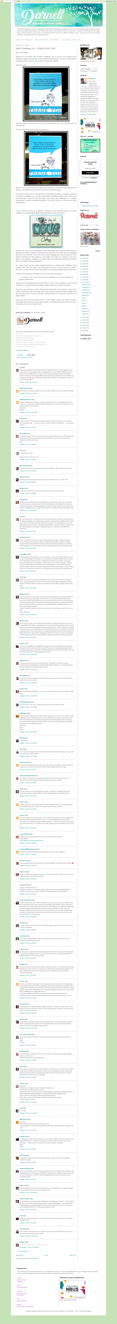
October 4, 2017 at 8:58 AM (28, 571)
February (85, 311)
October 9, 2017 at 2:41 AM (28, 1223)
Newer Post (19, 1255)
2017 (84, 282)
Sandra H (23, 477)
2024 (84, 264)
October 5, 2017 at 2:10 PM (28, 1149)
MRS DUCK (23, 1119)
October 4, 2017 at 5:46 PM (28, 943)
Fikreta (22, 738)
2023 (84, 266)
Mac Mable (23, 675)
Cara (21, 1215)
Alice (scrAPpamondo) (27, 775)
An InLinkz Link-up (22, 350)
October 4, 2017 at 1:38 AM (28, 444)
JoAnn (22, 689)
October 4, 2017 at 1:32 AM (28, 427)
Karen (22, 789)
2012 (84, 328)
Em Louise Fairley (25, 1034)
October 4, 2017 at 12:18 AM (28, 393)
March (84, 308)
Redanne (23, 660)
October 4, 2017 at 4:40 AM (28, 493)
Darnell (92, 78)
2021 (84, 271)
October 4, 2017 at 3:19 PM (28, 894)
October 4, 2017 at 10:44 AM (28, 682)
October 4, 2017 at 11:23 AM (28, 707)
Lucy (23, 274)
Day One (34, 59)
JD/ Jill (22, 923)
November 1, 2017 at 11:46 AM (29, 1247)
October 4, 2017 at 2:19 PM (28, 865)
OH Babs (22, 1051)
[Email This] (28, 355)
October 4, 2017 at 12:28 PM (28, 743)
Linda (21, 418)
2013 (84, 325)
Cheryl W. (23, 1004)
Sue (21, 450)
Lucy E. (22, 981)
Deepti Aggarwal (25, 702)
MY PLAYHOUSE (27, 40)
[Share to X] (31, 355)
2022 (84, 269)
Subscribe (90, 173)
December (85, 284)
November (85, 287)
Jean (21, 1108)
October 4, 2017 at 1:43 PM (28, 809)
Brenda (22, 620)
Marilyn (22, 488)
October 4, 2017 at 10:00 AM (28, 654)
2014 (84, 322)
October (84, 290)
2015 (84, 320)
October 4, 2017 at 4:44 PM (28, 916)
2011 (84, 330)
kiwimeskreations (25, 399)
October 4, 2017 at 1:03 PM (28, 769)
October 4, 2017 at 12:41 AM (28, 412)
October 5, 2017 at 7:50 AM (28, 1060)
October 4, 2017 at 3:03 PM (28, 879)
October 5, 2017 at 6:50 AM (28, 1045)
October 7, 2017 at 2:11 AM (28, 1209)
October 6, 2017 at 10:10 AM (28, 1192)
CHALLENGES (54, 40)
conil (21, 577)
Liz (20, 367)
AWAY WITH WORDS (41, 40)
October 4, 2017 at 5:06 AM (28, 510)
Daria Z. (22, 802)
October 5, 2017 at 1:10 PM (28, 1130)
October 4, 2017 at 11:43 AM (28, 732)
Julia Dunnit (23, 762)
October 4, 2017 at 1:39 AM (28, 459)
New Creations (24, 388)
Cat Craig (23, 1155)
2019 (84, 277)
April (83, 306)
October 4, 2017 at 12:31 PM (28, 756)
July (83, 298)
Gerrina (22, 1019)
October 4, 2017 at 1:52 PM (28, 843)
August (84, 295)
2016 (84, 317)
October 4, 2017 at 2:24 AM (28, 471)
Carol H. (22, 949)
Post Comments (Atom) (31, 1258)
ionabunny (23, 537)
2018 (84, 279)
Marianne (23, 594)
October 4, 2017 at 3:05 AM (28, 482)
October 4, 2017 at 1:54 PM (28, 854)
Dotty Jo (22, 1185)
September (85, 292)
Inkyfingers (23, 713)
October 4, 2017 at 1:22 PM (28, 796)
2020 (84, 274)
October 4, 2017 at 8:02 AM (28, 548)
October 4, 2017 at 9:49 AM (28, 614)
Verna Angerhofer (25, 900)
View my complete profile (88, 114)
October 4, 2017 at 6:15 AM (28, 531)
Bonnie (22, 499)
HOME (18, 40)
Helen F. (22, 643)
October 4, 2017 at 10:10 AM (28, 669)
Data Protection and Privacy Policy (71, 40)
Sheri (21, 749)
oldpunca (23, 1136)
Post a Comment (23, 1251)
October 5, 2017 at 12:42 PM (28, 1113)
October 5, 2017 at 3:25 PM (28, 1162)
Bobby (22, 964)
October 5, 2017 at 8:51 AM (28, 1077)
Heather (22, 1242)
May (83, 303)
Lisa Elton (23, 936)
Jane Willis (23, 433)
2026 (84, 258)
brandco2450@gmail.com (28, 849)
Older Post (73, 1255)
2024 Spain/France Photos (90, 206)
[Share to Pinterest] (34, 355)
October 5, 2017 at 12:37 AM (28, 1028)
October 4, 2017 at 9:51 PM (28, 1013)
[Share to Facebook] (32, 355)
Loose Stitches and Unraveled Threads (31, 840)
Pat (21, 516)
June (83, 300)
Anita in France (24, 1198)
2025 (84, 261)
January (84, 314)
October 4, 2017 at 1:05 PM (28, 782)
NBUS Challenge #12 (26, 357)
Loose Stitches (24, 834)
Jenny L (22, 1083)
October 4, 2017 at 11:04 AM (28, 696)
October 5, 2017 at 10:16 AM (28, 1102)
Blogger (89, 1311)
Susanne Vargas (25, 1168)
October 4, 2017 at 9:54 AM (28, 637)
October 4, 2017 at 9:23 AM (28, 588)
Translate (94, 71)
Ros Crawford (24, 465)
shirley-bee (23, 860)
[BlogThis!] (29, 355)
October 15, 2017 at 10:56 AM (29, 1236)
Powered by (86, 177)
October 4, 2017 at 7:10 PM (28, 998)
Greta (21, 1066)
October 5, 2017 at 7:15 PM (28, 1179)
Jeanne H (23, 872)
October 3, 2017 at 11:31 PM (28, 382)
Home (46, 1255)
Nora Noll (23, 1229)
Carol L (22, 815)
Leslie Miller (23, 554)
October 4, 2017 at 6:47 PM (28, 975)
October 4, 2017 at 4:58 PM (28, 930)
